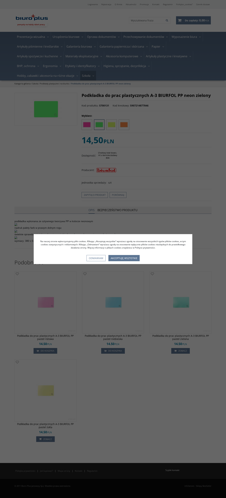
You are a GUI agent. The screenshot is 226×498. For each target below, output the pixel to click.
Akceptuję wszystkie (124, 258)
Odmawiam (96, 258)
